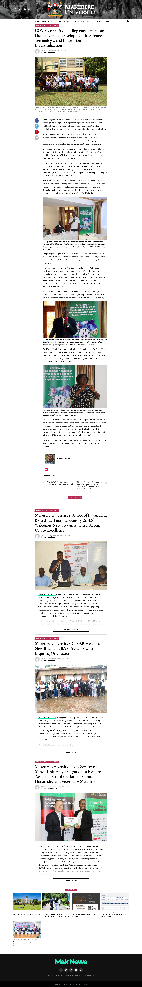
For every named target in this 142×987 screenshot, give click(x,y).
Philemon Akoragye (50, 788)
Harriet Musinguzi (49, 52)
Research (68, 21)
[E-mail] (46, 470)
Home (50, 975)
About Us (58, 975)
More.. (107, 21)
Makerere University (47, 594)
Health (99, 21)
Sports (90, 21)
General (45, 21)
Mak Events (89, 975)
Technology (79, 21)
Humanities (56, 21)
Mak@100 (35, 21)
